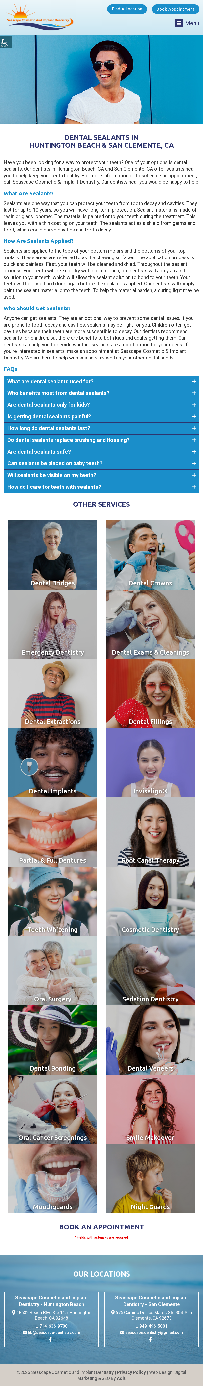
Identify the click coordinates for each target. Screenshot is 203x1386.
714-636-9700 (53, 1326)
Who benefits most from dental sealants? (58, 393)
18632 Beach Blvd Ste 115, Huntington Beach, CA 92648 (53, 1315)
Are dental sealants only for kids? (48, 405)
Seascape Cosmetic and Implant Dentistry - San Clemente (151, 1301)
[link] (51, 1340)
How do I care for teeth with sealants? (54, 487)
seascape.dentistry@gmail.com (153, 1332)
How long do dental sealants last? (48, 428)
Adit (121, 1378)
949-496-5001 (153, 1326)
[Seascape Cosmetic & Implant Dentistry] (40, 17)
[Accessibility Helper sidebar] (6, 42)
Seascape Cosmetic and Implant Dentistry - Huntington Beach (51, 1301)
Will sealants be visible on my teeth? (51, 475)
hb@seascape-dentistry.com (53, 1332)
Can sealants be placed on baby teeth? (54, 463)
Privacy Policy (131, 1372)
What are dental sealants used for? (50, 381)
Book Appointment (176, 9)
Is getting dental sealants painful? (49, 416)
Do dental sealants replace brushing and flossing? (68, 440)
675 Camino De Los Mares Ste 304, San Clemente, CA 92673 (153, 1315)
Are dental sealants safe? (39, 452)
